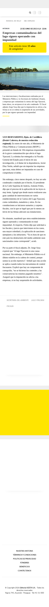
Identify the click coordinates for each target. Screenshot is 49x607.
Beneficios (24, 567)
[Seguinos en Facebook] (20, 596)
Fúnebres (24, 563)
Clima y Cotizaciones (25, 12)
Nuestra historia (24, 551)
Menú (45, 12)
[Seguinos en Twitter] (23, 596)
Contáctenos (24, 571)
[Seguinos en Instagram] (29, 596)
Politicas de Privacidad (24, 559)
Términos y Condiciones (24, 555)
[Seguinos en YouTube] (26, 596)
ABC (7, 12)
